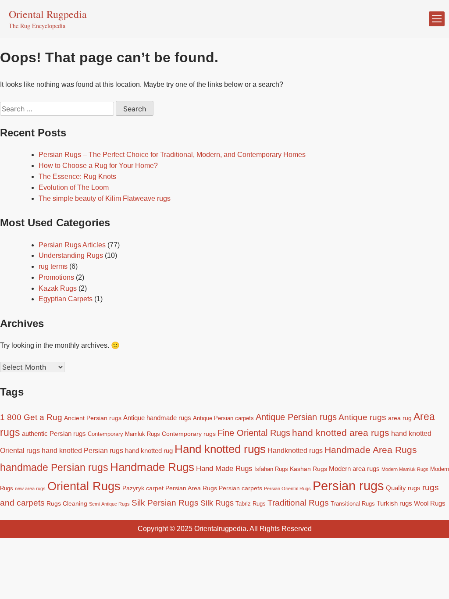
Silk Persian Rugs (165, 502)
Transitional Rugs (353, 504)
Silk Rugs (217, 503)
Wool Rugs (429, 503)
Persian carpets (240, 488)
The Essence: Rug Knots (77, 176)
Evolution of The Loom (74, 187)
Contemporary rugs (189, 433)
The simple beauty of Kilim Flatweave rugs (105, 198)
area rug (400, 417)
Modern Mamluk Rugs (404, 469)
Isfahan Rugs (271, 469)
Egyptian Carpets (66, 299)
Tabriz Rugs (250, 504)
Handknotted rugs (295, 450)
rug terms (53, 266)
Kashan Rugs (308, 468)
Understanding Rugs (71, 255)
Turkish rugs (394, 503)
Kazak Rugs (58, 288)
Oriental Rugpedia (48, 14)
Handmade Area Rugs (370, 450)
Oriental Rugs (84, 486)
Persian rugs (348, 485)
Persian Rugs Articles (72, 245)
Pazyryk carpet (143, 488)
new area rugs (30, 488)
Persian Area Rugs (191, 488)
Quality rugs (403, 488)
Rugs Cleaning (66, 503)
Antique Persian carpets (223, 418)
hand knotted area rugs (340, 433)
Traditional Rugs (298, 502)
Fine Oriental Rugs (253, 433)
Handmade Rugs (152, 467)
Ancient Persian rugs (92, 417)
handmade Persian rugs (54, 467)
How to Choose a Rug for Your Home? (98, 165)
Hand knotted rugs (220, 449)
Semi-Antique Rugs (109, 503)
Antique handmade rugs (157, 417)
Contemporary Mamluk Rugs (124, 434)
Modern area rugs (354, 468)
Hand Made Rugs (224, 468)
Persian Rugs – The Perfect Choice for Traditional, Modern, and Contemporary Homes (172, 154)
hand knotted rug (149, 450)
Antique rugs (362, 417)
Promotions (56, 277)
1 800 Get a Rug (31, 417)
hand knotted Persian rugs (82, 450)
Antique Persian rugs (296, 417)
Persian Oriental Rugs (287, 488)
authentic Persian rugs (54, 433)
